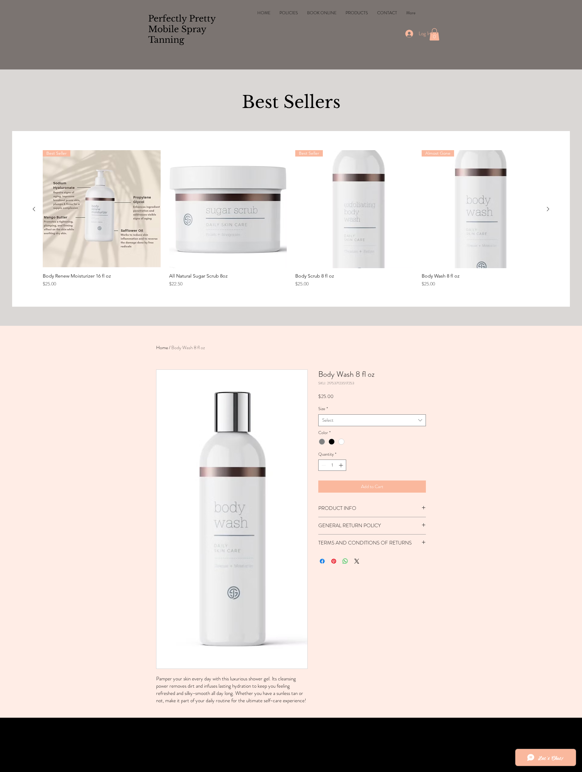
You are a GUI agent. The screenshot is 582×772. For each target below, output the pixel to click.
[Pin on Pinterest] (333, 561)
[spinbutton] (332, 465)
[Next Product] (548, 209)
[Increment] (341, 465)
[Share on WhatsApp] (345, 561)
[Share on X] (356, 561)
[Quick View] (228, 209)
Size (323, 409)
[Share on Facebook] (322, 561)
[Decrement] (323, 465)
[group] (291, 219)
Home (162, 347)
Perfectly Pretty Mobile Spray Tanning (182, 29)
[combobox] (372, 420)
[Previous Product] (34, 209)
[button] (434, 34)
